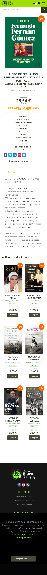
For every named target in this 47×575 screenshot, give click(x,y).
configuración (23, 537)
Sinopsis (11, 172)
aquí (23, 534)
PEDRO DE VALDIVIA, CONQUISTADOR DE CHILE (13, 358)
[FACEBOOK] (19, 485)
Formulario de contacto (23, 504)
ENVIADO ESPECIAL (34, 419)
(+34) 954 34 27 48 (23, 496)
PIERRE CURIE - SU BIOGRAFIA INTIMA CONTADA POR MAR (34, 296)
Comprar (13, 315)
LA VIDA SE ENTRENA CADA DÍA (12, 419)
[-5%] (13, 278)
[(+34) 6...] (28, 485)
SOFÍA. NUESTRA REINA (13, 296)
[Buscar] (44, 10)
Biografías (23, 131)
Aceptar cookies (23, 558)
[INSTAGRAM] (23, 485)
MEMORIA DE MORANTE (34, 358)
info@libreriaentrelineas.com (23, 500)
